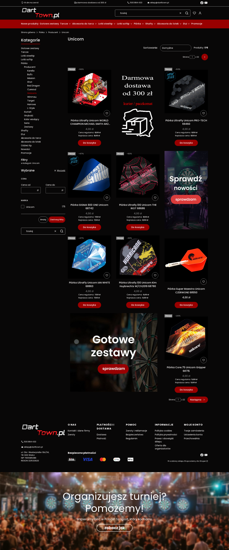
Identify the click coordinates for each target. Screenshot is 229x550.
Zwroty (71, 434)
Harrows (31, 104)
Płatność (101, 438)
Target (31, 100)
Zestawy (28, 126)
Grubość (28, 115)
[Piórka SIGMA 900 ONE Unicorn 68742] (89, 176)
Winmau (31, 96)
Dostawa (101, 434)
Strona (186, 57)
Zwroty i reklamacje (136, 430)
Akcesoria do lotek (31, 141)
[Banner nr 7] (113, 353)
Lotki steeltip (28, 55)
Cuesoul (31, 89)
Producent (53, 32)
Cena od (25, 184)
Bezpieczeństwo (134, 434)
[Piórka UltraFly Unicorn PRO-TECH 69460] (186, 92)
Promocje (26, 153)
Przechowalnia (192, 438)
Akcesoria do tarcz (31, 138)
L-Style (31, 108)
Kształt (27, 111)
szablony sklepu (176, 461)
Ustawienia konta (193, 434)
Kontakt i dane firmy (79, 430)
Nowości (25, 149)
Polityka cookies (163, 430)
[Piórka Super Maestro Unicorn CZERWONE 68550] (186, 260)
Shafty (24, 130)
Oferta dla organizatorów (162, 447)
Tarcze (25, 52)
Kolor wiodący (31, 119)
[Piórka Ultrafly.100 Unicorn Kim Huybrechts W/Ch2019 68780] (138, 257)
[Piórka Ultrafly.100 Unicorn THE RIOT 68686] (138, 176)
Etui (23, 134)
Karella (30, 70)
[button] (187, 13)
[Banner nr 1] (138, 106)
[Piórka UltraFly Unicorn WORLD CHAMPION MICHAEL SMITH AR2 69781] (89, 92)
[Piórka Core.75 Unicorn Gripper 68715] (186, 339)
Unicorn (30, 207)
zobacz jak (114, 527)
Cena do (50, 184)
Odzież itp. (26, 145)
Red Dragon (33, 85)
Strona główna (28, 32)
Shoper (203, 461)
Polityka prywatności (166, 434)
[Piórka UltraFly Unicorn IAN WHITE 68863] (89, 257)
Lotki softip (27, 59)
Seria (26, 123)
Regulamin (131, 438)
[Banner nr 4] (186, 190)
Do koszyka (89, 142)
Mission (31, 78)
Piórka (42, 32)
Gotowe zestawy (30, 48)
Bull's (29, 74)
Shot (29, 81)
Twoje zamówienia (194, 430)
